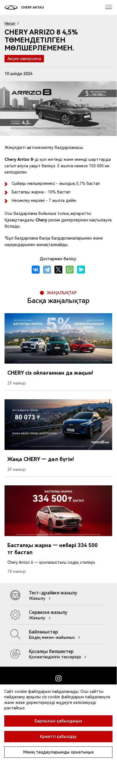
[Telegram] (47, 270)
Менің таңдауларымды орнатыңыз (58, 752)
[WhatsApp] (70, 270)
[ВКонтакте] (36, 270)
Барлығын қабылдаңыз (58, 721)
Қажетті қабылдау (58, 736)
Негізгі (10, 23)
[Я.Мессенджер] (81, 270)
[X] (58, 270)
